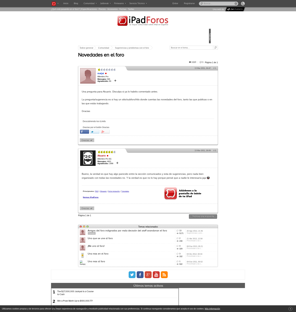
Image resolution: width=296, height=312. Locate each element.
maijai (124, 77)
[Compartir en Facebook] (108, 136)
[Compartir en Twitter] (118, 136)
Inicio (65, 3)
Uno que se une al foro (124, 252)
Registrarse (200, 3)
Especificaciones (89, 9)
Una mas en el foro (122, 277)
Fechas (122, 9)
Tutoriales (110, 202)
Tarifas (131, 9)
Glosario (127, 199)
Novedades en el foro (125, 59)
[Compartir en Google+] (128, 136)
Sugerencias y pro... (178, 247)
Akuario (125, 159)
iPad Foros (148, 21)
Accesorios (112, 9)
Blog (76, 3)
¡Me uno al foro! (120, 265)
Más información (212, 309)
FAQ (120, 199)
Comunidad (127, 48)
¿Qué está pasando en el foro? (65, 9)
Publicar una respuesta (179, 225)
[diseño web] (234, 9)
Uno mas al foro (120, 290)
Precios (102, 9)
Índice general (110, 48)
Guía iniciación (138, 199)
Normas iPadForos (114, 208)
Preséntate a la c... (178, 260)
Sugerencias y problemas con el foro (156, 48)
